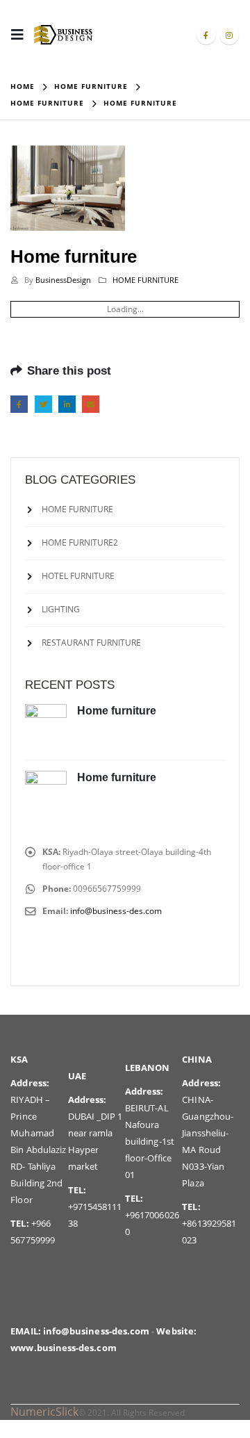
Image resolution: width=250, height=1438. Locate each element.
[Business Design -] (63, 34)
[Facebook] (206, 34)
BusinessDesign (63, 280)
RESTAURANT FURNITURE (91, 642)
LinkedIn (67, 404)
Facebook (19, 404)
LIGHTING (61, 608)
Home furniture (116, 711)
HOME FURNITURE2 (80, 542)
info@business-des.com (116, 911)
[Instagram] (229, 34)
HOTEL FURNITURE (78, 575)
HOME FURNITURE (145, 280)
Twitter (43, 404)
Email (90, 404)
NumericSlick (44, 1411)
